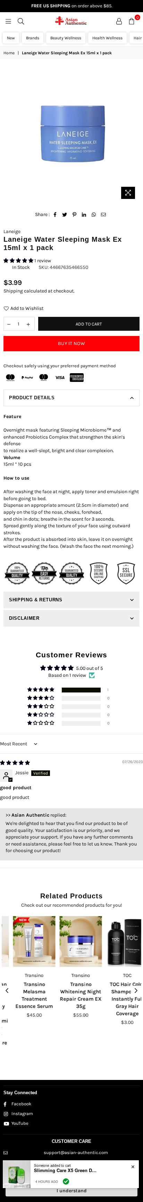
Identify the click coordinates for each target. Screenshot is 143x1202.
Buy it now (71, 343)
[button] (18, 261)
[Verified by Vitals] (66, 1181)
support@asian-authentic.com (76, 1152)
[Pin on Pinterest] (74, 214)
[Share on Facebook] (55, 214)
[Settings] (119, 21)
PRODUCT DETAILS (32, 397)
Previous (7, 991)
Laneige (11, 231)
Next (136, 991)
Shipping (13, 291)
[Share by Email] (103, 214)
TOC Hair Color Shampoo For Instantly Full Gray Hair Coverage (118, 999)
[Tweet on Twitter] (64, 214)
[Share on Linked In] (84, 214)
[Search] (21, 21)
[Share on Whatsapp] (93, 214)
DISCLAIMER (24, 618)
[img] (15, 763)
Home (9, 52)
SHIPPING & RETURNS (35, 599)
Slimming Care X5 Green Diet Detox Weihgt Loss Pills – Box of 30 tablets (65, 1170)
